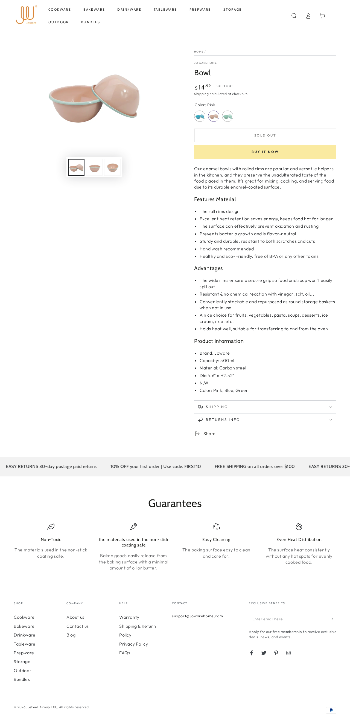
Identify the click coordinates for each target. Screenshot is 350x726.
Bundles (22, 679)
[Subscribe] (333, 619)
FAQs (124, 652)
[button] (294, 16)
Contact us (77, 626)
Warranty (129, 617)
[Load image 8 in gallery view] (94, 167)
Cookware (24, 617)
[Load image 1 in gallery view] (76, 167)
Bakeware (24, 626)
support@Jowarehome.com (197, 616)
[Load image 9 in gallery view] (112, 167)
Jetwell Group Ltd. (42, 707)
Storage (22, 661)
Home (198, 51)
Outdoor (22, 670)
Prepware (24, 652)
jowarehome (205, 63)
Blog (70, 635)
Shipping (201, 94)
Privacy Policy (133, 644)
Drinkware (24, 635)
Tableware (24, 644)
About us (75, 617)
